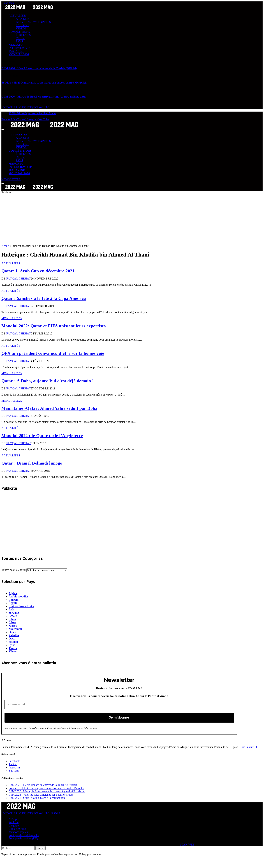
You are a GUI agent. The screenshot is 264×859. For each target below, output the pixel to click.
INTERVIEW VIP (19, 47)
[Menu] (2, 129)
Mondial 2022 (11, 318)
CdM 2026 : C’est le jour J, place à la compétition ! (37, 797)
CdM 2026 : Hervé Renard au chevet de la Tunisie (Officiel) (39, 68)
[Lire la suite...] (248, 747)
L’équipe (14, 825)
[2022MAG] (44, 128)
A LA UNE (22, 18)
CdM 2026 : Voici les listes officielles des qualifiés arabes (41, 794)
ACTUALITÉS (18, 15)
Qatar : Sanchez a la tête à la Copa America (43, 298)
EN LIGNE (22, 25)
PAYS (19, 41)
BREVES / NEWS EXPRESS (33, 22)
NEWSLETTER (11, 179)
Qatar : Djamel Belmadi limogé (31, 463)
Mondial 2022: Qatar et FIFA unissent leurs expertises (53, 326)
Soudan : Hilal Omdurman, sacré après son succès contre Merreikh (44, 82)
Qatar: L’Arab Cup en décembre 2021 (38, 271)
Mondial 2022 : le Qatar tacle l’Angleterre (42, 435)
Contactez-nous (17, 828)
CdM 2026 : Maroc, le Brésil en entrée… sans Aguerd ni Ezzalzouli (43, 96)
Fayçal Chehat (18, 278)
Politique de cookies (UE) (23, 838)
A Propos (14, 819)
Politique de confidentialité (24, 835)
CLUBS (20, 38)
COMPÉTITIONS (19, 31)
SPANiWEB (187, 844)
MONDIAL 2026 (19, 54)
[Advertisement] (109, 219)
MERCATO (16, 44)
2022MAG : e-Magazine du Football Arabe (32, 113)
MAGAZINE (16, 51)
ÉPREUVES (23, 34)
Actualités (10, 263)
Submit (40, 848)
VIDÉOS (21, 28)
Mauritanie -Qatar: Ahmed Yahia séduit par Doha (49, 408)
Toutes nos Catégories (13, 569)
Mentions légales (18, 831)
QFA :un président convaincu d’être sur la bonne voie (52, 353)
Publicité (13, 822)
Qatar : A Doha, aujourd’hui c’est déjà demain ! (47, 380)
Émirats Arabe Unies (21, 606)
